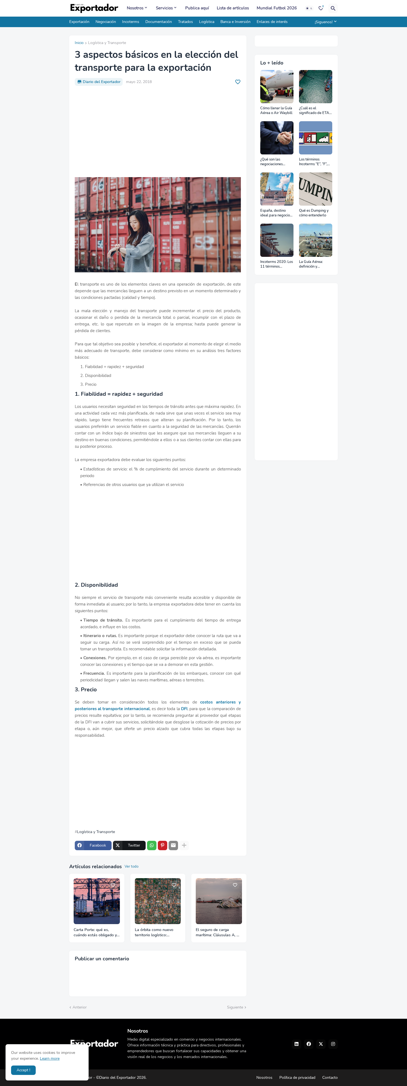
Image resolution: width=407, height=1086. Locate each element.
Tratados (185, 21)
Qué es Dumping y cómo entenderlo (314, 213)
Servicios (164, 8)
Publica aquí (197, 8)
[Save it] (238, 82)
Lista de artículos (233, 8)
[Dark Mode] (309, 8)
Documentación (158, 21)
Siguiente (235, 1007)
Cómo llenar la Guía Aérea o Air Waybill (276, 111)
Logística (206, 21)
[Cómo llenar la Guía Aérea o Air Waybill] (276, 86)
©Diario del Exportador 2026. (121, 1077)
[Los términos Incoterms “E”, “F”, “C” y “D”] (315, 137)
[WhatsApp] (151, 845)
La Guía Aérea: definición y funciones (311, 264)
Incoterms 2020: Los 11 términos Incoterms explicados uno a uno (276, 264)
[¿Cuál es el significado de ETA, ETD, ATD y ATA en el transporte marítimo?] (315, 86)
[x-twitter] (321, 1044)
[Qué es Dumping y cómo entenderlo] (315, 189)
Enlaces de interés (272, 21)
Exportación (79, 21)
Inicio (79, 43)
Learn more (50, 1058)
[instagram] (333, 1044)
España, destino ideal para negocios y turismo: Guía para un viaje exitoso (276, 213)
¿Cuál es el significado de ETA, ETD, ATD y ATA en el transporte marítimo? (315, 111)
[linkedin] (296, 1044)
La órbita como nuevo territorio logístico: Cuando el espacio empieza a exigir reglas (155, 932)
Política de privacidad (297, 1077)
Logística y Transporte (107, 43)
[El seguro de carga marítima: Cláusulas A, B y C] (219, 901)
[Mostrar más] (184, 845)
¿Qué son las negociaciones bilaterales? (271, 162)
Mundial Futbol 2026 (277, 8)
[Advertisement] (158, 131)
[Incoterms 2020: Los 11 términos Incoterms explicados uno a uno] (276, 240)
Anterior (80, 1007)
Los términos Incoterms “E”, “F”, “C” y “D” (313, 162)
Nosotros (135, 8)
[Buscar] (333, 8)
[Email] (173, 845)
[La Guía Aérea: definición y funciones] (315, 240)
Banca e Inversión (235, 21)
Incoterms (130, 21)
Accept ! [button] (23, 1070)
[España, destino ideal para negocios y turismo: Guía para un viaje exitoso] (276, 189)
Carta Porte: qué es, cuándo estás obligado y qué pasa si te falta (95, 932)
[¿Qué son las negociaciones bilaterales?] (276, 137)
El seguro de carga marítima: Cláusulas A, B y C (217, 932)
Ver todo (131, 866)
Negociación (106, 21)
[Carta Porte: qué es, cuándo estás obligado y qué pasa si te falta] (97, 901)
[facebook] (308, 1044)
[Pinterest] (162, 845)
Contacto (330, 1077)
